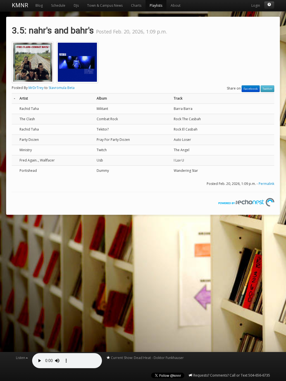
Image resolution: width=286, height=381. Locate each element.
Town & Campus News (105, 5)
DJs (76, 5)
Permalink (266, 183)
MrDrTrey (36, 87)
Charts (136, 5)
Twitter (267, 89)
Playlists (156, 5)
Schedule (58, 5)
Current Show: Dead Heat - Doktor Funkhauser (147, 357)
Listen (20, 357)
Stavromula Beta (62, 87)
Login (255, 5)
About (175, 5)
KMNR (20, 5)
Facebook (251, 89)
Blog (39, 5)
